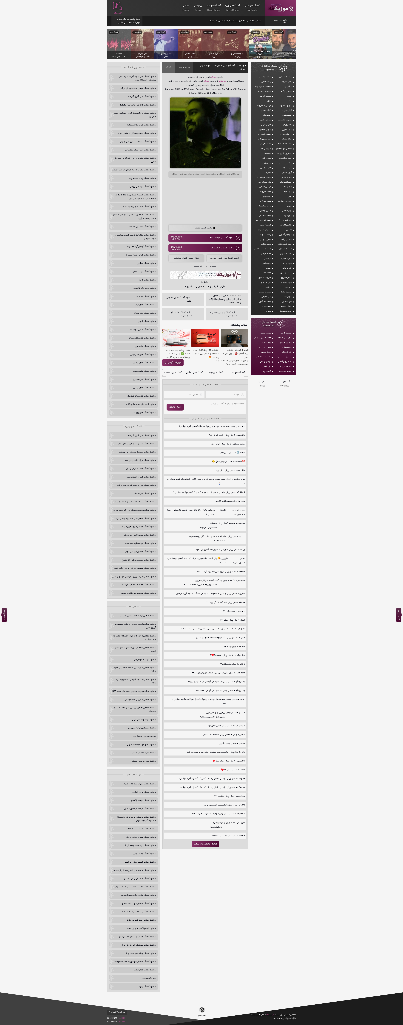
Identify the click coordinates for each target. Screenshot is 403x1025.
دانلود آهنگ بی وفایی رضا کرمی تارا (139, 912)
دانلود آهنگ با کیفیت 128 (222, 248)
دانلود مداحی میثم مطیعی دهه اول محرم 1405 (134, 691)
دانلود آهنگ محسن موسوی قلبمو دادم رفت (135, 961)
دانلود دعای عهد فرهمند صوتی (141, 744)
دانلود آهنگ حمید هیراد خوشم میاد (139, 585)
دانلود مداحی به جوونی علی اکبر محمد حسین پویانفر (135, 709)
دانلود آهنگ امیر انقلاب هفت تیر (140, 150)
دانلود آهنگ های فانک (145, 493)
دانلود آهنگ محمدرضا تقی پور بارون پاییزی (135, 887)
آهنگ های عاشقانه (173, 372)
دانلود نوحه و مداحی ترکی (144, 719)
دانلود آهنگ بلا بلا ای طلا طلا (142, 226)
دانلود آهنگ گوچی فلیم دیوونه (140, 255)
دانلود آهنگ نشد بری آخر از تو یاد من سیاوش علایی (135, 159)
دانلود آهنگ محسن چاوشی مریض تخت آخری (135, 568)
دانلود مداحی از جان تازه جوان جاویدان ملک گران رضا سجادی (133, 637)
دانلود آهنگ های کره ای (144, 363)
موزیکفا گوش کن (173, 362)
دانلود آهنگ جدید (147, 986)
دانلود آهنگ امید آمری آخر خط (142, 96)
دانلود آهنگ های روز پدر (144, 412)
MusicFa (277, 21)
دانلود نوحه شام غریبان (145, 659)
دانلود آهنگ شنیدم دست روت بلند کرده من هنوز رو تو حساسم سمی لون (135, 196)
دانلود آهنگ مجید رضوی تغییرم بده (139, 526)
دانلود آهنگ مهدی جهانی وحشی (140, 837)
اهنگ (207, 81)
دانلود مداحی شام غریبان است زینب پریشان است (135, 649)
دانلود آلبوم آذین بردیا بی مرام (141, 928)
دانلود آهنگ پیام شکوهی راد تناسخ (139, 560)
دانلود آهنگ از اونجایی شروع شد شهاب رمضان (134, 870)
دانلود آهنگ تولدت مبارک (144, 271)
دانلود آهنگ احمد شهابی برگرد (141, 920)
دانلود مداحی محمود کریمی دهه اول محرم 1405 (136, 681)
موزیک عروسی (149, 978)
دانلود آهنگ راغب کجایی (144, 854)
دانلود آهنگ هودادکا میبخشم (141, 125)
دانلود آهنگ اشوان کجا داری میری (139, 784)
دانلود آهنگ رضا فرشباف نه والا (141, 953)
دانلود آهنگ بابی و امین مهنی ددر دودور (136, 444)
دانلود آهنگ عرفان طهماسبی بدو (140, 543)
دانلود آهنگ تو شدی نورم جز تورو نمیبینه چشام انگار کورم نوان (136, 818)
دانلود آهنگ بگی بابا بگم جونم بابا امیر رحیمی (134, 170)
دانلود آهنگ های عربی (145, 346)
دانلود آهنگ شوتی (147, 321)
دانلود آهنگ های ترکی (145, 305)
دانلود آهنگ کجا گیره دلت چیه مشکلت (138, 105)
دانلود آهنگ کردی (147, 280)
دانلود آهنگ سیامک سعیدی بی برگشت (137, 452)
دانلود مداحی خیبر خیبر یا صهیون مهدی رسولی (134, 576)
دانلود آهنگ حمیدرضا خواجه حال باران (138, 945)
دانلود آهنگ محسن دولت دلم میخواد (138, 903)
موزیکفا (280, 8)
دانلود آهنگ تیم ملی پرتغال (142, 186)
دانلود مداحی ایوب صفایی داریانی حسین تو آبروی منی (135, 625)
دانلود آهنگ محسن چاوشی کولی (140, 551)
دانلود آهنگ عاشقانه (146, 296)
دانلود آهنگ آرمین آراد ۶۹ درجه (141, 246)
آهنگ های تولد (216, 372)
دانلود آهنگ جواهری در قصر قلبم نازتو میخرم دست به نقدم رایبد (134, 216)
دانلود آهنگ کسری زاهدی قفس (140, 477)
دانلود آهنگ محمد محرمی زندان (141, 468)
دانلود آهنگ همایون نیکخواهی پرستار (137, 937)
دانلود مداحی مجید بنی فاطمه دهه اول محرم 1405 (135, 669)
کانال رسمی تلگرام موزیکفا (186, 258)
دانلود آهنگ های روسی (144, 371)
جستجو (118, 13)
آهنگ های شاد (237, 372)
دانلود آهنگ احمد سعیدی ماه (142, 829)
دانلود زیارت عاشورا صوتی (144, 753)
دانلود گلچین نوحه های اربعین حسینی (138, 616)
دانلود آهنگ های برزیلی (144, 388)
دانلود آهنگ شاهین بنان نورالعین (139, 862)
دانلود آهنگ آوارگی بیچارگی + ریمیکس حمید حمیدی (135, 114)
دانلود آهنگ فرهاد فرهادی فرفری (140, 809)
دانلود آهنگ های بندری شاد (142, 338)
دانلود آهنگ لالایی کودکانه (143, 329)
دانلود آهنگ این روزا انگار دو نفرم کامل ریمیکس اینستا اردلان (137, 78)
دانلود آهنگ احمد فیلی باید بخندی (139, 878)
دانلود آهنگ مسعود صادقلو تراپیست (138, 593)
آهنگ (168, 67)
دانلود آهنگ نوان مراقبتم (143, 800)
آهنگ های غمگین (194, 372)
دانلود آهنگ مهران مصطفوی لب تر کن (138, 88)
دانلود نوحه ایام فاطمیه (144, 288)
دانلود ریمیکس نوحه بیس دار (142, 728)
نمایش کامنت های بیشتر (205, 844)
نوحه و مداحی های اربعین (144, 736)
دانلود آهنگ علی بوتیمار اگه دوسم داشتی (136, 485)
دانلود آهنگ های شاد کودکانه (141, 396)
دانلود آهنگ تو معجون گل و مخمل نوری (137, 133)
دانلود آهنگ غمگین (146, 263)
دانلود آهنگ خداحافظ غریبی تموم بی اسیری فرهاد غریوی (135, 236)
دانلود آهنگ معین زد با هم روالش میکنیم (136, 518)
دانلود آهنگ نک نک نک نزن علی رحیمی (138, 141)
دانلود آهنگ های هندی (144, 379)
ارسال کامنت (175, 407)
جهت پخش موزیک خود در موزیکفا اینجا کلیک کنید (128, 20)
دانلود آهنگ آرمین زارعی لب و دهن (139, 535)
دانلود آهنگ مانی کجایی (144, 792)
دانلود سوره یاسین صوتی (144, 761)
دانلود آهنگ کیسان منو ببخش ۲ (140, 845)
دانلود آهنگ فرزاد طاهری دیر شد (140, 460)
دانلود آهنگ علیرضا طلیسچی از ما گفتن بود (135, 502)
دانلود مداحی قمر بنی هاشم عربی (140, 699)
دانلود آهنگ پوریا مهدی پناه (142, 178)
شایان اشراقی (224, 174)
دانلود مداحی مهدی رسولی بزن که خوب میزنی (134, 510)
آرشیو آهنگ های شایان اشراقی (224, 258)
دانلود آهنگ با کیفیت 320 (222, 237)
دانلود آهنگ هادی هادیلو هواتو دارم (138, 895)
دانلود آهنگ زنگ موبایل (144, 313)
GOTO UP (202, 1015)
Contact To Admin (117, 1012)
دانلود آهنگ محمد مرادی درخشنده (139, 206)
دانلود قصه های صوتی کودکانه (141, 404)
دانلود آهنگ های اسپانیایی (143, 354)
